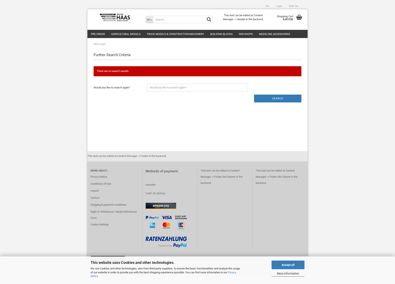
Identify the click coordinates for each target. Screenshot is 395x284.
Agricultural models (126, 34)
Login (278, 6)
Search (277, 98)
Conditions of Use (101, 183)
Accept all (288, 265)
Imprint (95, 190)
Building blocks (221, 34)
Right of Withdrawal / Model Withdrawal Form (114, 214)
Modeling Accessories (274, 34)
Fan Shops (246, 34)
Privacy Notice (99, 176)
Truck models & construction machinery (175, 34)
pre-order (98, 34)
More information (288, 273)
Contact (95, 197)
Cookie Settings (100, 224)
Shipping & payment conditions (108, 204)
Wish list (293, 6)
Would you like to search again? (112, 87)
